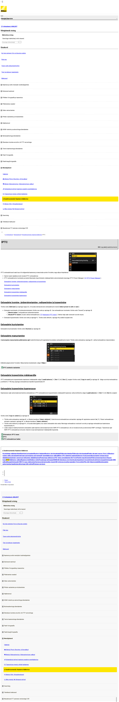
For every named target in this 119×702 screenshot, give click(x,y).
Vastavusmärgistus (41, 462)
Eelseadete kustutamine (11, 285)
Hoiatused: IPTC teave (50, 314)
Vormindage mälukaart (9, 453)
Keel (18, 453)
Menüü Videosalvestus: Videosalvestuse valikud (18, 184)
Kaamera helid (25, 460)
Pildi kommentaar (97, 458)
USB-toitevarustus (61, 462)
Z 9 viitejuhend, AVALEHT (9, 26)
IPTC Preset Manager (93, 278)
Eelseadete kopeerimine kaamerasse (15, 295)
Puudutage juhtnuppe (46, 460)
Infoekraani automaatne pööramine (29, 455)
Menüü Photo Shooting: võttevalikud (15, 179)
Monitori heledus (39, 453)
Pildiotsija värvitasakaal (80, 453)
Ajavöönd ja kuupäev (27, 453)
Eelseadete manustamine (12, 288)
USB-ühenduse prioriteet (65, 460)
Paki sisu (4, 59)
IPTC (7, 460)
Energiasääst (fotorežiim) (75, 462)
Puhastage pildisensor (47, 458)
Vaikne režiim (34, 460)
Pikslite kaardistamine (84, 458)
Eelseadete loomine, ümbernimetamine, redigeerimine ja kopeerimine (25, 281)
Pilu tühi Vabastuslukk (91, 462)
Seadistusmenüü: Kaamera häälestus (15, 199)
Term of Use (7, 482)
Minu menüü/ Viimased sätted (13, 209)
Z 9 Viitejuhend (9, 234)
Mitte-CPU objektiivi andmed (67, 455)
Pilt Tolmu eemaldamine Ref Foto (66, 458)
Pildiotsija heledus (66, 453)
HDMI (55, 460)
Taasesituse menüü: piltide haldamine (15, 194)
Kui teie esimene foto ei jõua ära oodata (13, 53)
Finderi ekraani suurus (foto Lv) (98, 453)
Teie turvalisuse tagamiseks (9, 72)
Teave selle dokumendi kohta (10, 66)
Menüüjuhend (17, 234)
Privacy (6, 480)
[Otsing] (20, 42)
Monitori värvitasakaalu (52, 453)
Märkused (4, 78)
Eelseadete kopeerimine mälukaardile (15, 292)
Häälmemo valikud (15, 460)
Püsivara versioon (39, 464)
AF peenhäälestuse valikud (49, 455)
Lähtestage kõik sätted (25, 464)
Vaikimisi (5, 174)
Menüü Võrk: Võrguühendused (12, 204)
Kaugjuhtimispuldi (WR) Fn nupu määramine (21, 462)
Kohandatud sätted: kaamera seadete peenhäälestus (20, 189)
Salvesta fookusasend (84, 455)
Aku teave (51, 462)
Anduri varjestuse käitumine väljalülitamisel (26, 458)
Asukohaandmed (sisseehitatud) (83, 460)
